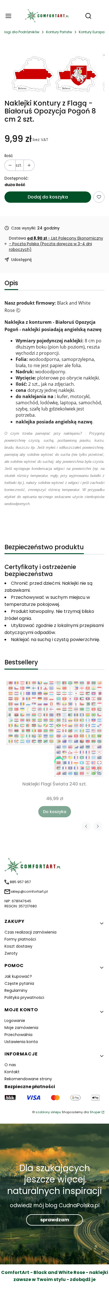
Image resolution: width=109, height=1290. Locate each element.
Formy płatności (20, 939)
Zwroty (11, 953)
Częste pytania (19, 983)
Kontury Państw (59, 32)
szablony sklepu (48, 1112)
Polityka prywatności (24, 997)
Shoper (95, 1112)
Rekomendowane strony (28, 1079)
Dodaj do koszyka (48, 197)
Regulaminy (15, 990)
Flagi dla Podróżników (21, 32)
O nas (10, 1065)
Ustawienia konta (21, 1042)
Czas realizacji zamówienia (30, 932)
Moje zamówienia (21, 1027)
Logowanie (14, 1020)
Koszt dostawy (18, 946)
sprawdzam (54, 1220)
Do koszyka (54, 811)
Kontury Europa (92, 32)
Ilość (8, 156)
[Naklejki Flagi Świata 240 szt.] (54, 729)
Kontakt (12, 1072)
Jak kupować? (18, 976)
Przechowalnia (18, 1034)
